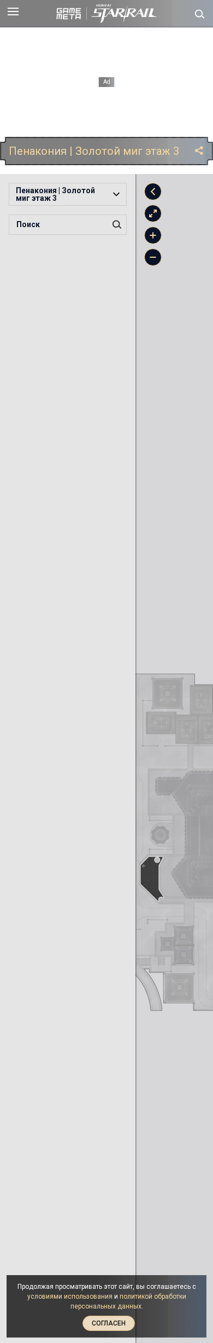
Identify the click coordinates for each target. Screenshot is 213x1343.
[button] (68, 194)
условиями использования (70, 1296)
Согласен (109, 1323)
